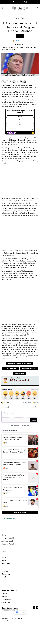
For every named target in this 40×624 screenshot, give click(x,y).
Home (3, 535)
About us (4, 580)
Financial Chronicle (8, 544)
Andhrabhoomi (7, 541)
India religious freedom (28, 368)
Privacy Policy (6, 599)
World (20, 36)
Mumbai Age (6, 574)
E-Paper (4, 593)
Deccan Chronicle (8, 538)
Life (2, 583)
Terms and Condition (9, 590)
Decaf (3, 577)
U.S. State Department (10, 368)
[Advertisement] (20, 181)
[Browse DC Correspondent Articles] (5, 380)
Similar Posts (8, 518)
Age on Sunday (21, 2)
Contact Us (5, 602)
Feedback (5, 596)
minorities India (19, 373)
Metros (4, 560)
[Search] (38, 8)
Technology (5, 563)
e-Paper (14, 2)
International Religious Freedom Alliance (19, 363)
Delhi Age (5, 571)
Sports (3, 554)
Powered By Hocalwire (7, 620)
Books (3, 551)
